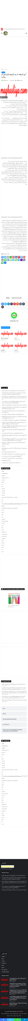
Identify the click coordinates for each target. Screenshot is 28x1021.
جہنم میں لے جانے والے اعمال (16, 298)
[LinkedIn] (8, 304)
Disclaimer (4, 963)
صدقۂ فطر (3, 512)
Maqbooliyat (15, 1013)
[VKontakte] (20, 304)
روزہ (2, 499)
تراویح (2, 486)
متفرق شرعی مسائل (4, 536)
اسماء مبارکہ (16, 338)
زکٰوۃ (2, 502)
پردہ (2, 484)
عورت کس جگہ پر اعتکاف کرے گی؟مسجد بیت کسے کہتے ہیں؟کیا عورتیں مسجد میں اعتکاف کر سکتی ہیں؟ (13, 391)
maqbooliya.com (5, 80)
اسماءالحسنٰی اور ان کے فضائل (5, 478)
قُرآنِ (2, 525)
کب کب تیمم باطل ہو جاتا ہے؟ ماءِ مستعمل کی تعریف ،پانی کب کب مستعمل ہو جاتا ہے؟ (12, 458)
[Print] (2, 307)
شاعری (3, 510)
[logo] (7, 867)
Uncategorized (4, 473)
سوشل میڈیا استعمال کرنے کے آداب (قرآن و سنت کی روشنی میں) (10, 508)
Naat (23, 1013)
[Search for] (26, 33)
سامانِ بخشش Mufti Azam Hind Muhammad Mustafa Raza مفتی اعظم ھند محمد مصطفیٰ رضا (14, 504)
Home (3, 69)
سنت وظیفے (3, 506)
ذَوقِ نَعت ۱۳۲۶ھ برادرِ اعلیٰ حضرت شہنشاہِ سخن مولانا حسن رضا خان (9, 497)
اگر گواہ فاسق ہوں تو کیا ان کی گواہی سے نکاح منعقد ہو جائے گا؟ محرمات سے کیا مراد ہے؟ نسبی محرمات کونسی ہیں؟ (14, 430)
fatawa (20, 1013)
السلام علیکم (3, 446)
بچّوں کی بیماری (3, 350)
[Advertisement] (14, 14)
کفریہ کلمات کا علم (4, 532)
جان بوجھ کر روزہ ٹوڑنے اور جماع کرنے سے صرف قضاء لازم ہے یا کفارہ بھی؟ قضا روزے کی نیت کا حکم (14, 405)
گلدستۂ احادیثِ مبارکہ (4, 534)
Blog (3, 959)
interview (8, 1016)
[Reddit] (17, 304)
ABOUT (3, 957)
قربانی (2, 528)
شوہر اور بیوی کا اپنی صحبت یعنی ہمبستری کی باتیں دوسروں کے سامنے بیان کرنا (11, 463)
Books (25, 1013)
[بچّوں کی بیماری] (7, 345)
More (12, 1016)
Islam (8, 298)
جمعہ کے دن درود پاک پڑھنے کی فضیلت (6, 461)
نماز (2, 549)
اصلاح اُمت (3, 480)
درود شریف (3, 495)
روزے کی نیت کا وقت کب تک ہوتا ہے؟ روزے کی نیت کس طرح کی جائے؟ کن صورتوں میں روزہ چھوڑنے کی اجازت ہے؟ (13, 411)
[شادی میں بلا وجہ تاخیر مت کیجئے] (7, 333)
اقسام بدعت (16, 350)
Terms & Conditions (5, 972)
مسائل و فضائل (4, 538)
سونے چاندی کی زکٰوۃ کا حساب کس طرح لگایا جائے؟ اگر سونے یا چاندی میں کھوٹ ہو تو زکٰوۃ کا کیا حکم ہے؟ (14, 420)
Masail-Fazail (6, 1013)
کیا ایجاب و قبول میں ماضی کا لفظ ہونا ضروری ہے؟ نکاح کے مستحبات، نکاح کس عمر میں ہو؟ (12, 433)
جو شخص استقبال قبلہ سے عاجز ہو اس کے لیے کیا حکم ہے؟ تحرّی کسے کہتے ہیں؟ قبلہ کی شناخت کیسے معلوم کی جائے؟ (14, 436)
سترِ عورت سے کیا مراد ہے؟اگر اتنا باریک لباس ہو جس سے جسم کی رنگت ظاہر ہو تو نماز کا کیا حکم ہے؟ (14, 454)
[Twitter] (5, 304)
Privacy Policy (4, 970)
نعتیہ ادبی (3, 545)
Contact (3, 961)
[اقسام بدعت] (21, 345)
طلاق (2, 515)
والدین (3, 552)
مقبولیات (3, 543)
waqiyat (3, 476)
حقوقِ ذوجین (3, 491)
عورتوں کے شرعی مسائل (5, 521)
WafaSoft (21, 1011)
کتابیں (2, 530)
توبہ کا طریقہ (3, 489)
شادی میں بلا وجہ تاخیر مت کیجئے (4, 338)
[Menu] (1, 33)
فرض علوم (3, 523)
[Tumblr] (11, 304)
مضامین (3, 541)
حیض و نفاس (3, 493)
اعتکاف (3, 482)
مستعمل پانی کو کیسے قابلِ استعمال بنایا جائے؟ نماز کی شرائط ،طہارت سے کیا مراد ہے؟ (12, 456)
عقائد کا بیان (3, 519)
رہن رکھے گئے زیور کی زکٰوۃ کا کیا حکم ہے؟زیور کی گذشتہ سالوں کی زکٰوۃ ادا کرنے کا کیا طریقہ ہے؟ (13, 414)
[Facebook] (2, 304)
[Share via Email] (23, 304)
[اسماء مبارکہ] (21, 333)
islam (6, 69)
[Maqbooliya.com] (5, 33)
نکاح (2, 547)
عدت (2, 517)
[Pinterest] (14, 304)
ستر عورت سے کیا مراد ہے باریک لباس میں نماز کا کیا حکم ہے (9, 452)
